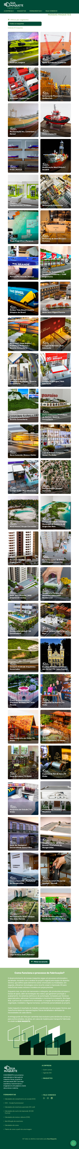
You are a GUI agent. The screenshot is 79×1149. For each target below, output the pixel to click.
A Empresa (8, 11)
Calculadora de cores (12, 1125)
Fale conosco (49, 1095)
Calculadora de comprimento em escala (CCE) (20, 1099)
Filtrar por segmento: (19, 20)
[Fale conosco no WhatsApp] (73, 1143)
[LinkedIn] (51, 1098)
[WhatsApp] (43, 1098)
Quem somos (47, 1070)
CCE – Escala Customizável (14, 1103)
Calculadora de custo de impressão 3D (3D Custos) (19, 1112)
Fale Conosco (51, 11)
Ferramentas (35, 11)
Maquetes (21, 11)
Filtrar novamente (40, 962)
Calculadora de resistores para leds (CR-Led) (20, 1107)
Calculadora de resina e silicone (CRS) (17, 1117)
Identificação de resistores (14, 1121)
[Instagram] (47, 1098)
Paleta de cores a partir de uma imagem (18, 1129)
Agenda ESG (47, 1073)
